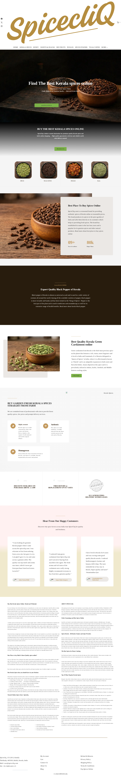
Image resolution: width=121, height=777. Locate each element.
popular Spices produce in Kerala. (100, 712)
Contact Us (44, 763)
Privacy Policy (86, 759)
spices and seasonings (96, 623)
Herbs (98, 180)
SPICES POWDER (81, 47)
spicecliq (42, 664)
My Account (44, 756)
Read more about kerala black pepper (72, 306)
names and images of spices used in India (104, 718)
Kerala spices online (40, 661)
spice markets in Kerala (85, 720)
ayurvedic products (103, 646)
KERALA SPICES (26, 47)
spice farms (102, 720)
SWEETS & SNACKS (47, 47)
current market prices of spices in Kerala (69, 720)
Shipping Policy (86, 763)
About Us (43, 766)
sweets (64, 642)
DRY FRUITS (60, 47)
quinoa (41, 626)
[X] (1, 22)
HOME (15, 47)
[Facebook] (1, 18)
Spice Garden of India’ (78, 637)
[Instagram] (1, 26)
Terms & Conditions (87, 766)
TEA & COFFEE (94, 47)
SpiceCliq (104, 611)
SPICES (22, 180)
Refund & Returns (87, 756)
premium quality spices (99, 637)
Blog (42, 769)
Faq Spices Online (87, 769)
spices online (31, 659)
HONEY (36, 47)
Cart (41, 759)
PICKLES (70, 47)
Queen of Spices (79, 688)
